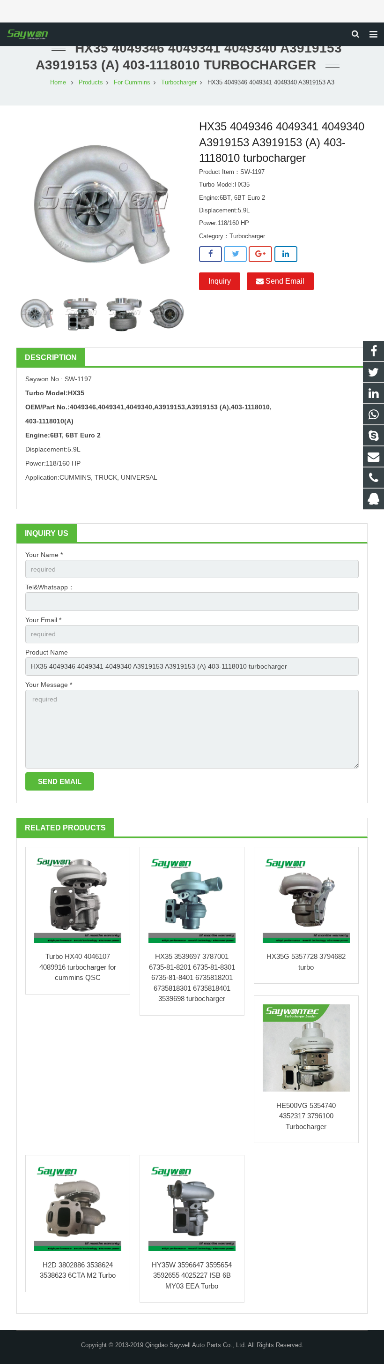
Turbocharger (179, 82)
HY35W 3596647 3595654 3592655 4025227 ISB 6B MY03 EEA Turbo (192, 1275)
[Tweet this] (235, 254)
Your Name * (44, 554)
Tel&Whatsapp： (49, 587)
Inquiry (219, 281)
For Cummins (132, 82)
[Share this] (210, 254)
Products (91, 82)
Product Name (46, 652)
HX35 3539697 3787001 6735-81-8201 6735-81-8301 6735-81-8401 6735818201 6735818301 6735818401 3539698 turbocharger (192, 977)
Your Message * (48, 684)
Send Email (284, 281)
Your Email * (43, 620)
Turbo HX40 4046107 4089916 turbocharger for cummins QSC (77, 966)
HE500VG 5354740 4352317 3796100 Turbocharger (306, 1115)
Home (58, 82)
